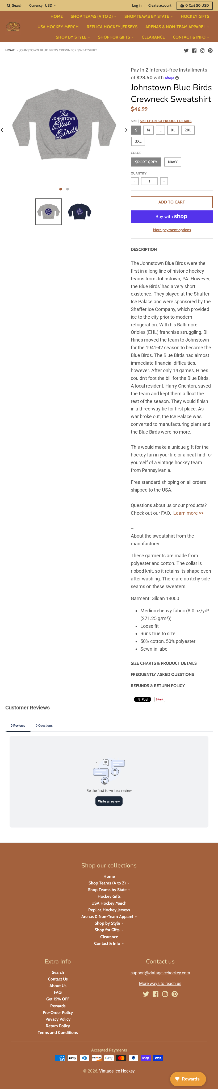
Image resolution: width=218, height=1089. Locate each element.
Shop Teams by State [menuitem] (146, 16)
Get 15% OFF (57, 998)
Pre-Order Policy (58, 1012)
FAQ (58, 992)
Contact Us (58, 979)
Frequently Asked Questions (162, 674)
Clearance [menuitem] (153, 37)
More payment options (172, 229)
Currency (36, 5)
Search (58, 972)
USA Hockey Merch (109, 903)
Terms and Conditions (58, 1032)
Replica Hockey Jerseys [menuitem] (112, 26)
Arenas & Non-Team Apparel (107, 916)
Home (10, 50)
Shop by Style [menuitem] (71, 37)
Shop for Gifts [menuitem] (114, 37)
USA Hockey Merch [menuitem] (58, 26)
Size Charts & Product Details (165, 121)
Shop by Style (107, 923)
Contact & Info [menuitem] (189, 37)
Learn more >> (188, 513)
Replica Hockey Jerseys (109, 909)
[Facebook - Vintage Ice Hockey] (194, 50)
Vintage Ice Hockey (117, 1071)
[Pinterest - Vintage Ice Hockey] (210, 50)
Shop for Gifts (107, 929)
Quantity (138, 173)
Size (161, 121)
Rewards (58, 1005)
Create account (159, 5)
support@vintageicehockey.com (160, 972)
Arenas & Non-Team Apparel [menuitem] (175, 26)
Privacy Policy (57, 1019)
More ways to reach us (160, 983)
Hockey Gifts (109, 896)
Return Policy (58, 1025)
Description (144, 249)
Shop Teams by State (107, 889)
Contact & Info (107, 943)
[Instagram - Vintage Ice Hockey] (202, 50)
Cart (197, 5)
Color (136, 153)
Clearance (109, 936)
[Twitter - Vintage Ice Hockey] (186, 50)
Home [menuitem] (57, 16)
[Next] (126, 130)
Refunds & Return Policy (158, 685)
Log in (136, 5)
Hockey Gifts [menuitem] (195, 16)
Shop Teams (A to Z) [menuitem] (92, 16)
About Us (57, 985)
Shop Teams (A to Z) (107, 883)
